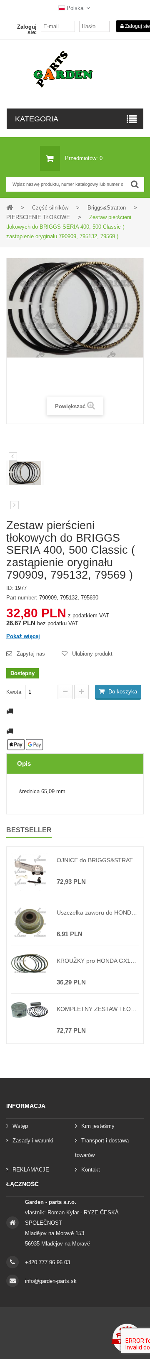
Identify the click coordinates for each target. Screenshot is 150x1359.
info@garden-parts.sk (51, 1281)
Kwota (13, 692)
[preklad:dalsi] (14, 505)
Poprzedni (13, 456)
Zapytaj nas (31, 654)
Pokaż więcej (23, 636)
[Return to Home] (9, 207)
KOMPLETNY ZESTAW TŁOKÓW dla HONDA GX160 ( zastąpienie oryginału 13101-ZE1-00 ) (98, 1009)
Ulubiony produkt (92, 654)
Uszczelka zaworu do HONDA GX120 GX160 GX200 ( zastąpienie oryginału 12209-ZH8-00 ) (98, 912)
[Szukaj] (134, 184)
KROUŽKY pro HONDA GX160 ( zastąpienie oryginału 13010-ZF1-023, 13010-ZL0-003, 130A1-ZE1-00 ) (98, 960)
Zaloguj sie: (27, 29)
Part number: (22, 597)
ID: (9, 588)
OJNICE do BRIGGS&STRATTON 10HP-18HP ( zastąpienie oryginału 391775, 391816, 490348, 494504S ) (98, 860)
